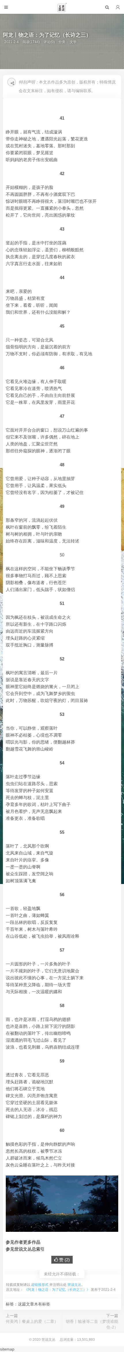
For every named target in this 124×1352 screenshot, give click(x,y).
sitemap (7, 1349)
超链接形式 (39, 1285)
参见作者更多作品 (23, 1242)
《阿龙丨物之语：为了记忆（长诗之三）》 (57, 1290)
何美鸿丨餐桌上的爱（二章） (32, 1321)
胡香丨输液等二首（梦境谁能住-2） (92, 1324)
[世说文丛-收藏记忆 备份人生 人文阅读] (62, 10)
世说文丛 (74, 1285)
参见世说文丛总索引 (25, 1249)
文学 (73, 42)
